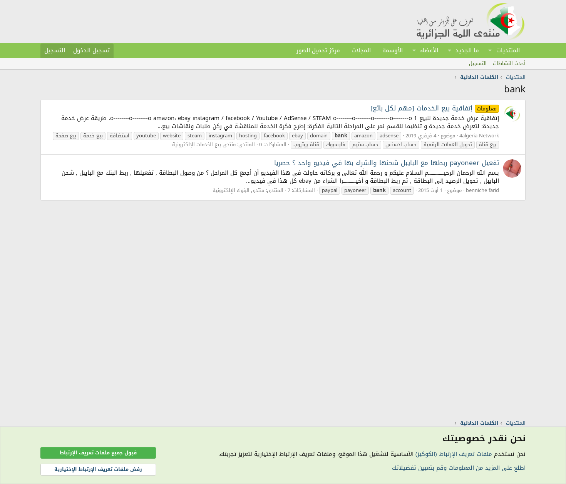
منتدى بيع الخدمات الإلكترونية (204, 144)
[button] (490, 50)
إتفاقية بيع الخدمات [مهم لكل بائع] (433, 108)
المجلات (361, 50)
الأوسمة (392, 50)
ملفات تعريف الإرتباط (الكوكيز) (453, 454)
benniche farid (482, 190)
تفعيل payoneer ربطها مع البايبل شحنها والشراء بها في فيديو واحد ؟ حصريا (386, 163)
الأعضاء (429, 50)
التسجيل (478, 63)
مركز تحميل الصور (318, 50)
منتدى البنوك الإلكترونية (238, 190)
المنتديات (508, 50)
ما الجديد (467, 50)
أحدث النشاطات (509, 63)
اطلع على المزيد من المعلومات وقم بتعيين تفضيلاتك (459, 467)
